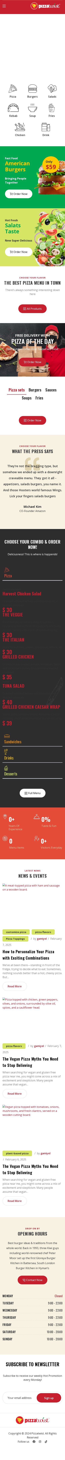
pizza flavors (43, 932)
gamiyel (42, 939)
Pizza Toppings (15, 938)
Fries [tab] (39, 398)
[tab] (32, 572)
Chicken (20, 135)
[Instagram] (40, 1441)
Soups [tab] (27, 398)
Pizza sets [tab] (17, 390)
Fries (52, 116)
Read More (15, 986)
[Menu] (4, 6)
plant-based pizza (17, 1153)
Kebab (13, 116)
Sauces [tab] (50, 390)
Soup (32, 116)
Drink (45, 135)
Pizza (13, 96)
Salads (52, 96)
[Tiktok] (46, 1441)
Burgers (32, 96)
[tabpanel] (32, 655)
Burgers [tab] (35, 390)
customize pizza (16, 932)
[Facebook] (34, 1441)
